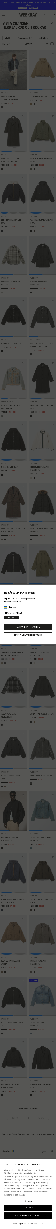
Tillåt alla (28, 1208)
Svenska (11, 618)
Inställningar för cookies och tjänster (28, 1224)
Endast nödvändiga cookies (28, 1215)
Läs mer (28, 1201)
